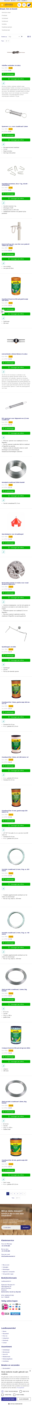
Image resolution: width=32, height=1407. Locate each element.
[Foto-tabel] (30, 37)
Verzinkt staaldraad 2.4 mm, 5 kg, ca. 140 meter (15, 933)
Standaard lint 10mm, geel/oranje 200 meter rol (16, 702)
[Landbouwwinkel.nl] (9, 5)
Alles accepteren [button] (8, 1399)
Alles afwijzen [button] (24, 1399)
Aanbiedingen (6, 1350)
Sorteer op (4, 36)
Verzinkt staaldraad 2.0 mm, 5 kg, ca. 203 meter (15, 870)
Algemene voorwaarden (9, 1271)
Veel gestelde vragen (8, 1274)
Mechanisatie (6, 1352)
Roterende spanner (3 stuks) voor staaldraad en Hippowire (15, 583)
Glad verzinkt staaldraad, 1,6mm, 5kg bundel (14, 990)
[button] (24, 5)
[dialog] (16, 1388)
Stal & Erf (5, 1354)
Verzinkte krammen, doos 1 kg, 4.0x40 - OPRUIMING (15, 184)
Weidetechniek (6, 1356)
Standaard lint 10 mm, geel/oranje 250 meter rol (14, 811)
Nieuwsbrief (6, 1333)
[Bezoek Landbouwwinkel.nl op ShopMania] (15, 1314)
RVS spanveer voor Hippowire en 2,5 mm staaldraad (15, 419)
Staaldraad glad (6, 30)
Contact (18, 0)
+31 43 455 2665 (5, 1246)
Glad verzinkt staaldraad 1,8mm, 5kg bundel (14, 1102)
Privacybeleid (20, 1387)
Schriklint (4, 24)
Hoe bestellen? (6, 1368)
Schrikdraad (5, 18)
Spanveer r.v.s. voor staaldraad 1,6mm (15, 126)
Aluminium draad (6, 12)
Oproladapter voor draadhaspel (12, 534)
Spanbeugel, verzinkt (9, 646)
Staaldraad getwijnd (7, 27)
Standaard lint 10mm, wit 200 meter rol (15, 757)
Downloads (5, 1340)
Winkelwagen (6, 1269)
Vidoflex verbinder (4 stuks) (11, 65)
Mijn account (7, 0)
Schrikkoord (5, 21)
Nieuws (4, 1331)
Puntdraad (4, 15)
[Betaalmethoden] (12, 1309)
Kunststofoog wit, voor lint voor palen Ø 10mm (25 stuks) (15, 244)
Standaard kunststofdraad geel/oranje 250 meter (15, 299)
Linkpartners (6, 1338)
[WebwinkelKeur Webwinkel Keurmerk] (5, 1314)
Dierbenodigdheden (7, 1359)
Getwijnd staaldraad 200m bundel (13, 482)
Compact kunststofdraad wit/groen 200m (16, 1048)
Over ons (5, 1336)
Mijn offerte (13, 0)
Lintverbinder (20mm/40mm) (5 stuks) (14, 354)
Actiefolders (6, 1361)
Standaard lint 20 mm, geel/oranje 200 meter (14, 1160)
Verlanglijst (5, 1267)
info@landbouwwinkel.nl (8, 1256)
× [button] (30, 1371)
